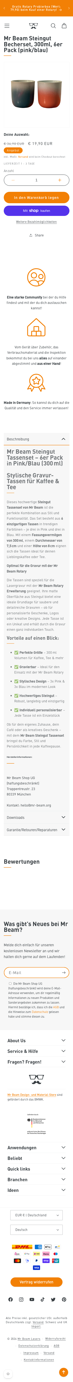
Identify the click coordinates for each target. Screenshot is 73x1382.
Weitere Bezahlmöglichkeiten (36, 222)
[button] (6, 25)
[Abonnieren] (63, 972)
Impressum (31, 1353)
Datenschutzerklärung (33, 1345)
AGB (56, 1007)
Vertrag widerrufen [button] (36, 1281)
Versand (23, 156)
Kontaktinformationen (39, 1359)
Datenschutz (40, 1012)
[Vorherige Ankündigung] (4, 8)
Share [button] (39, 235)
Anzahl (9, 171)
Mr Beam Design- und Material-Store (31, 1094)
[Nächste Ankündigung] (69, 8)
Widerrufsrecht (55, 1338)
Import (36, 1326)
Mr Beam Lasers (29, 1338)
